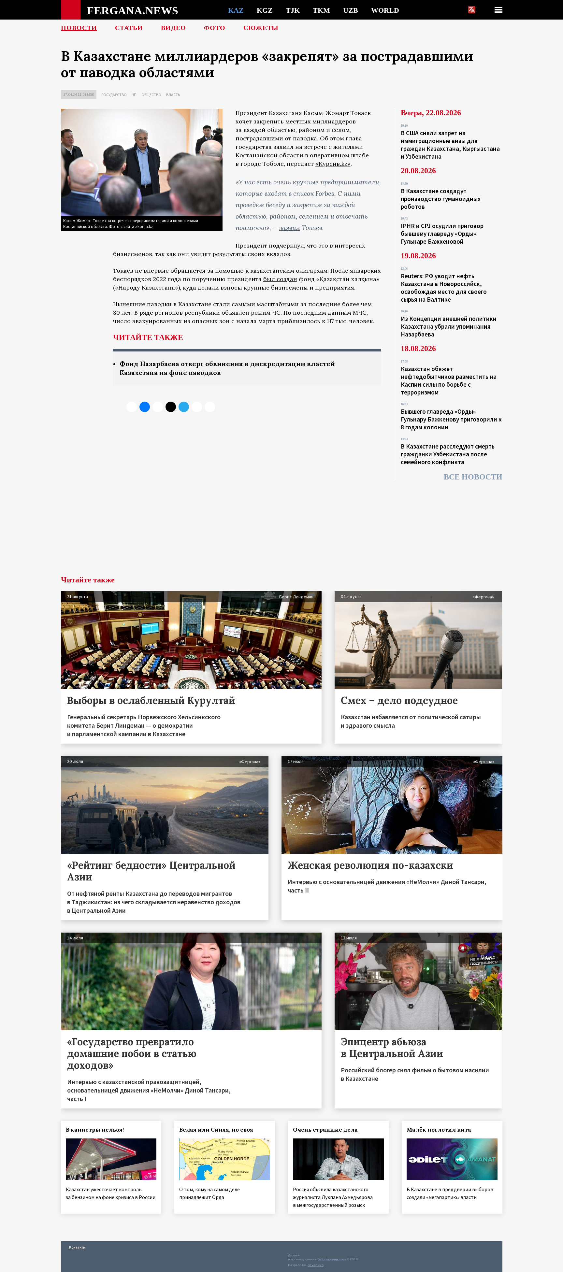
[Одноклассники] (157, 407)
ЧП (134, 94)
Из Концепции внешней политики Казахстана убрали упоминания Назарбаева (449, 326)
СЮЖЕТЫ (261, 27)
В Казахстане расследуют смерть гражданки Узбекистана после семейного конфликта (448, 454)
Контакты (77, 1247)
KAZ (236, 10)
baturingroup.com (332, 1259)
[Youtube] (210, 407)
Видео (173, 27)
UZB (350, 10)
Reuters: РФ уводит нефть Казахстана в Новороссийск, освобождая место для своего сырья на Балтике (444, 287)
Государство (114, 94)
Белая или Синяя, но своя (216, 1129)
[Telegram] (184, 407)
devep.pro (316, 1265)
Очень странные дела (325, 1129)
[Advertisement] (281, 527)
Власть (173, 94)
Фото (214, 27)
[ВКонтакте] (144, 407)
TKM (321, 10)
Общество (151, 94)
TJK (293, 10)
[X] (131, 407)
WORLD (385, 10)
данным (339, 312)
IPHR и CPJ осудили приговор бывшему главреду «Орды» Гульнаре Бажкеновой (442, 233)
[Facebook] (197, 407)
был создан (280, 279)
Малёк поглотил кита (439, 1129)
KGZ (265, 10)
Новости (79, 27)
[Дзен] (171, 407)
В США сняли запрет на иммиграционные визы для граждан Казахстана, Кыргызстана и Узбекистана (450, 144)
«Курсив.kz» (333, 163)
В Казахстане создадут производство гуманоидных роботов (441, 198)
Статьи (129, 27)
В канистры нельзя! (95, 1129)
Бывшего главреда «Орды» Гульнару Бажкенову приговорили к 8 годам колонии (451, 419)
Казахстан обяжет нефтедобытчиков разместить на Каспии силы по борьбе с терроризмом (449, 380)
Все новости (473, 477)
